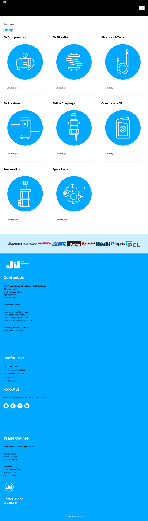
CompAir (11, 381)
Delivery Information (16, 373)
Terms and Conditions (16, 370)
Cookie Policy (13, 377)
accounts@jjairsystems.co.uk (20, 320)
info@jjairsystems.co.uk (18, 312)
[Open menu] (142, 8)
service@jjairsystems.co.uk (19, 315)
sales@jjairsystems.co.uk (18, 317)
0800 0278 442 (15, 304)
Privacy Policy (13, 366)
